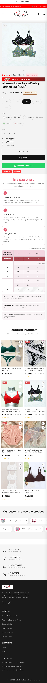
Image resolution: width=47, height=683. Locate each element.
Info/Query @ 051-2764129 (13, 666)
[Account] (38, 14)
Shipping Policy (7, 624)
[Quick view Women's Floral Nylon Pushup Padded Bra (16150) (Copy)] (43, 382)
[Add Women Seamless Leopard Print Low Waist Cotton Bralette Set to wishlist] (43, 345)
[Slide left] (18, 70)
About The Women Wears (11, 616)
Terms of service (8, 632)
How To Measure (7, 628)
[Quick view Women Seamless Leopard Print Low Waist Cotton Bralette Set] (43, 342)
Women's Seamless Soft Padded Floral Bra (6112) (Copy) (10, 411)
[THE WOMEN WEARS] (21, 14)
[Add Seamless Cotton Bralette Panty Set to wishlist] (20, 345)
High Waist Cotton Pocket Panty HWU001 (11, 451)
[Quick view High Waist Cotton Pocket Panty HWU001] (20, 423)
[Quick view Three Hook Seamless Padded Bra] (43, 464)
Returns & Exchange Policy (11, 620)
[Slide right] (28, 70)
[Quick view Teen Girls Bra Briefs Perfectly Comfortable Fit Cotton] (20, 464)
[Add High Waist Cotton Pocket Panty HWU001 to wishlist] (20, 427)
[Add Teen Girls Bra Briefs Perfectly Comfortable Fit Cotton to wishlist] (20, 468)
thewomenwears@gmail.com (14, 670)
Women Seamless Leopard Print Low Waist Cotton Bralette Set (34, 370)
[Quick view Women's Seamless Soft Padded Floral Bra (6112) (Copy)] (20, 382)
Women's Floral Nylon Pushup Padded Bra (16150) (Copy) (34, 411)
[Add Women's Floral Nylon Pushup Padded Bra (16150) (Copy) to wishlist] (43, 386)
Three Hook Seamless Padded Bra (32, 492)
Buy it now (23, 157)
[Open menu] (3, 14)
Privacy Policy (7, 636)
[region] (23, 271)
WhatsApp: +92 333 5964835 (14, 662)
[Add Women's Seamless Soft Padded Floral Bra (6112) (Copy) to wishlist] (20, 386)
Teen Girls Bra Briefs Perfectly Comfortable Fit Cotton (11, 493)
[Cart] (44, 14)
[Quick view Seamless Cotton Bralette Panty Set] (20, 342)
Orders (4, 648)
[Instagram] (9, 603)
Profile (4, 652)
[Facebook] (4, 603)
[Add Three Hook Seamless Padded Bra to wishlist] (43, 468)
